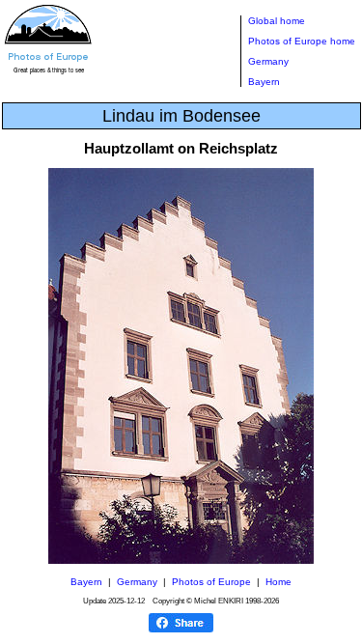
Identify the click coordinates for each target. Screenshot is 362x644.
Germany (268, 61)
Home (278, 581)
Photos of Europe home (301, 41)
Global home (276, 20)
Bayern (264, 81)
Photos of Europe (211, 581)
